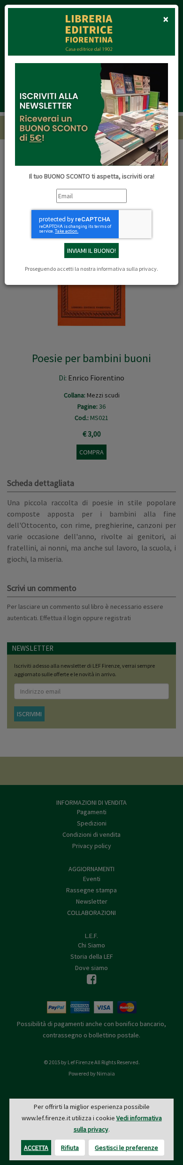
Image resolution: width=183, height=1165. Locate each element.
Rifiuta (70, 1147)
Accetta (36, 1147)
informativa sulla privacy (127, 268)
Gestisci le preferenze (126, 1147)
